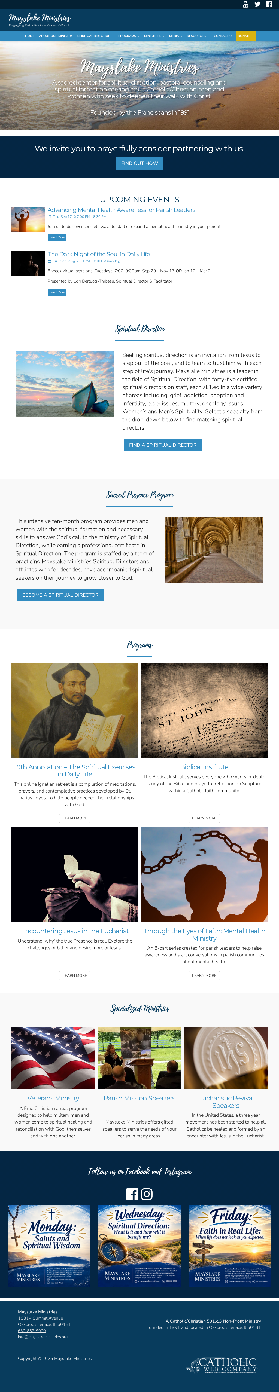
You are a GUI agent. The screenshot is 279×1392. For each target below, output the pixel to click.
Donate (244, 36)
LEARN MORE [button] (75, 818)
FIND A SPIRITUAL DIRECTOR (163, 445)
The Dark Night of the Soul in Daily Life (99, 254)
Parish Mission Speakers (139, 1098)
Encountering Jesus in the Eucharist (75, 931)
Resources (197, 36)
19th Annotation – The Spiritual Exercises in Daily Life (74, 770)
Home (30, 36)
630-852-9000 (32, 1330)
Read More (57, 237)
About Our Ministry (56, 36)
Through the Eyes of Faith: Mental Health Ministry (204, 934)
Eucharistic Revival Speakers (226, 1101)
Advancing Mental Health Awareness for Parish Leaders (121, 209)
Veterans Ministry (53, 1098)
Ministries (153, 36)
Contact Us (223, 36)
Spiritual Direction (94, 36)
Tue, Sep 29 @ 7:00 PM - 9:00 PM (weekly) (86, 261)
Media (174, 36)
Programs (127, 36)
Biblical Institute (204, 767)
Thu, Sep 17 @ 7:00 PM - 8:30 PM (79, 216)
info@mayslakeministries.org (43, 1336)
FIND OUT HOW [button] (139, 163)
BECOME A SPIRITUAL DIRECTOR (60, 595)
